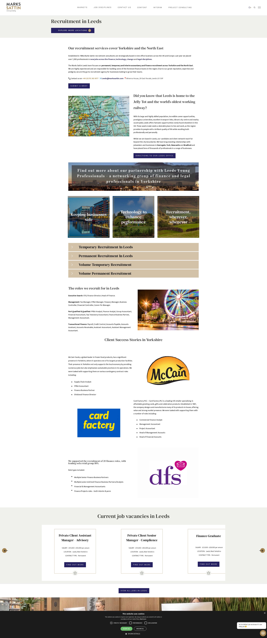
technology (121, 59)
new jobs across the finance (102, 59)
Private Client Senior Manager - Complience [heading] (141, 537)
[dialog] (133, 624)
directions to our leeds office (154, 155)
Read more (143, 619)
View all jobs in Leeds (134, 590)
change (130, 59)
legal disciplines (144, 59)
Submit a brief (79, 86)
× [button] (264, 613)
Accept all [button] (126, 629)
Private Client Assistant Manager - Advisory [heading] (75, 537)
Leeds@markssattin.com (112, 78)
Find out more (75, 564)
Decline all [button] (140, 629)
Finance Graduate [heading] (208, 536)
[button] (133, 633)
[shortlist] (75, 573)
